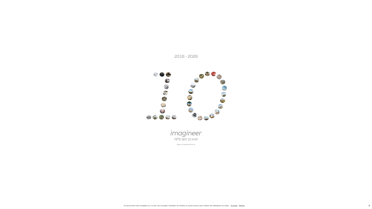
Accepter (234, 205)
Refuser (242, 205)
